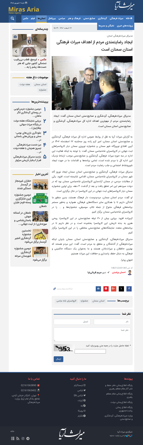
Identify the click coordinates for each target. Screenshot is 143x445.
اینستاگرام (78, 385)
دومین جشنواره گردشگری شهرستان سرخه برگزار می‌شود (30, 254)
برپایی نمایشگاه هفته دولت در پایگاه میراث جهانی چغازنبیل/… (27, 124)
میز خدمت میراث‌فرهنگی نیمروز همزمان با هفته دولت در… (27, 148)
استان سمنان (98, 301)
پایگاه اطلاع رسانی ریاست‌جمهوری (124, 409)
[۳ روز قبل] (40, 184)
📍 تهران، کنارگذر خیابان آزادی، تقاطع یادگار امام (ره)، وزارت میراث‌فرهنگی (26, 399)
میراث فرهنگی (116, 18)
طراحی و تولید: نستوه (118, 435)
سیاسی (61, 18)
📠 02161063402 (30, 390)
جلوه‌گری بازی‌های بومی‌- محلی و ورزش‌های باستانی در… (27, 136)
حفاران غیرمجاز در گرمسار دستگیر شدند (23, 185)
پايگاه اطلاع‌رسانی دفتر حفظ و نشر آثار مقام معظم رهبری (119, 387)
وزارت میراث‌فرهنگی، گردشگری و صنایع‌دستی (119, 417)
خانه (128, 18)
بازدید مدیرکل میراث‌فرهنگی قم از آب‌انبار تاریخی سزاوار (27, 159)
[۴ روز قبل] (40, 252)
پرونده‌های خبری (125, 26)
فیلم (33, 18)
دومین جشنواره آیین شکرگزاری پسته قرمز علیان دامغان (30, 201)
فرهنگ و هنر (74, 18)
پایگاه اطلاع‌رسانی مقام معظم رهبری (119, 395)
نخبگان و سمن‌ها (106, 26)
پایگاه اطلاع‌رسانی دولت (122, 402)
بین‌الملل (52, 18)
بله (82, 406)
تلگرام (80, 416)
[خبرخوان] (18, 439)
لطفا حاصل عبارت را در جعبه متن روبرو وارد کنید (108, 346)
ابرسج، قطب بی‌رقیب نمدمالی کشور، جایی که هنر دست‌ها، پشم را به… (30, 63)
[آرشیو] (12, 439)
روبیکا (80, 411)
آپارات (80, 401)
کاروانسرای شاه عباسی (66, 301)
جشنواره (84, 301)
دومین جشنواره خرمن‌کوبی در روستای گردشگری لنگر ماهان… (27, 112)
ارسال (58, 359)
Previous (44, 51)
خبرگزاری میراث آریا (124, 8)
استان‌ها (41, 18)
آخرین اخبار (41, 174)
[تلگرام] (28, 439)
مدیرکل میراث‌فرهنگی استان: (120, 36)
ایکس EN (78, 395)
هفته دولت (25, 84)
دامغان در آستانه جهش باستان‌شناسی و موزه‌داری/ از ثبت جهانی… (30, 219)
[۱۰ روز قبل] (29, 45)
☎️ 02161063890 (30, 385)
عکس (25, 18)
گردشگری (102, 18)
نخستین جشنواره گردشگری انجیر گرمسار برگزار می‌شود (31, 236)
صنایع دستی (89, 18)
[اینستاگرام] (23, 439)
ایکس (80, 390)
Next (15, 51)
